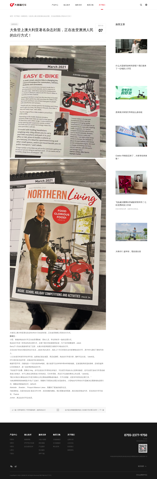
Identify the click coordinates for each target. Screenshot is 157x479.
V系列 (12, 446)
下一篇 (84, 410)
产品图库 (42, 446)
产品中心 (55, 5)
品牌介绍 (70, 439)
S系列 (12, 443)
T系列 (12, 453)
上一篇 (29, 410)
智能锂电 (27, 439)
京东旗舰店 (57, 443)
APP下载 (42, 453)
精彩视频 (42, 443)
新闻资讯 (24, 16)
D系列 (12, 439)
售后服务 (42, 450)
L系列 (12, 450)
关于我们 (102, 5)
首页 (11, 16)
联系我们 (70, 446)
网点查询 (56, 446)
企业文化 (70, 443)
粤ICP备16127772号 (45, 475)
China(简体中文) (141, 475)
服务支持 (78, 5)
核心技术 (67, 5)
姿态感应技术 (28, 446)
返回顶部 (141, 466)
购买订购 (90, 5)
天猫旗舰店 (57, 439)
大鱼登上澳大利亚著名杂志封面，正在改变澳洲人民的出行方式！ (50, 16)
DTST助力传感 (29, 443)
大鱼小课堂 (42, 439)
